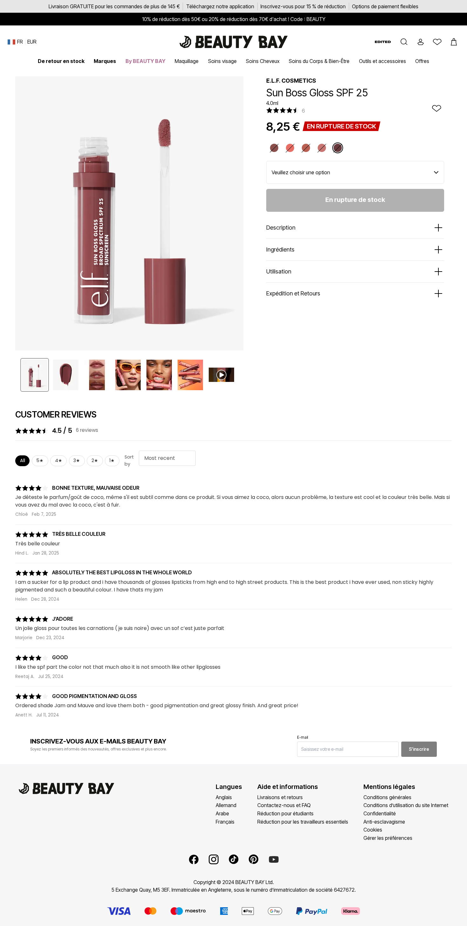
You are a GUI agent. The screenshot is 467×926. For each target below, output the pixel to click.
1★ (112, 460)
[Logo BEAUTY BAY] (233, 42)
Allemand (226, 805)
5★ (40, 460)
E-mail (302, 737)
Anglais (224, 797)
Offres (422, 61)
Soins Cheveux (263, 61)
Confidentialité (379, 813)
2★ (94, 460)
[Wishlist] (437, 42)
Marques (105, 61)
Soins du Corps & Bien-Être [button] (319, 61)
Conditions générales (387, 797)
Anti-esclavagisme (384, 822)
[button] (404, 42)
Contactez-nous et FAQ (284, 805)
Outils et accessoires (382, 61)
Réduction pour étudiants (285, 813)
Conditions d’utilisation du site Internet (405, 805)
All (22, 460)
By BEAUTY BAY (145, 61)
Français (225, 822)
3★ (76, 460)
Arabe (222, 813)
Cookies (372, 829)
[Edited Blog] (383, 42)
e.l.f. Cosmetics (291, 80)
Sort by (129, 460)
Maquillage (187, 61)
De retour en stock (61, 61)
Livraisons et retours (280, 797)
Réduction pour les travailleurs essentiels (302, 822)
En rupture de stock (355, 200)
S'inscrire (419, 749)
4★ (58, 460)
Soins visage (222, 61)
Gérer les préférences (387, 838)
